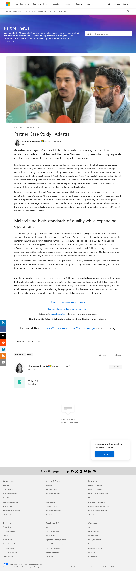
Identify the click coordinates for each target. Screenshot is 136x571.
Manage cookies (39, 567)
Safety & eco (74, 567)
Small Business (8, 557)
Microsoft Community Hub (15, 11)
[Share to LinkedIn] (68, 471)
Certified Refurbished (52, 506)
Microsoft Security (9, 531)
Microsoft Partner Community (44, 11)
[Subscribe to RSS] (89, 471)
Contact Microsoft (17, 567)
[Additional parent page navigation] (29, 11)
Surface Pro (6, 485)
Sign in (104, 454)
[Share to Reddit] (81, 471)
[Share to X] (76, 471)
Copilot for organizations (11, 498)
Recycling (84, 567)
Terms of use (52, 567)
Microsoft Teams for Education (98, 494)
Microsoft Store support (53, 494)
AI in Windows (7, 506)
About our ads (94, 567)
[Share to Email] (94, 471)
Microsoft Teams (8, 548)
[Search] (109, 4)
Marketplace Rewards (53, 552)
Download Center (51, 489)
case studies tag (58, 313)
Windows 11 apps (8, 515)
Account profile (50, 485)
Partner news (62, 11)
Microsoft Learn (51, 535)
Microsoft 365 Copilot (10, 552)
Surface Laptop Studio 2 (10, 494)
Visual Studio (50, 557)
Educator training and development (99, 506)
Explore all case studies (59, 308)
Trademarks (63, 567)
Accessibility (92, 552)
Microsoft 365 (7, 540)
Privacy (28, 567)
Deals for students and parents (98, 510)
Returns (48, 498)
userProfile (115, 367)
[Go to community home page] (8, 4)
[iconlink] (19, 382)
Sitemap (5, 567)
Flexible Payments (51, 515)
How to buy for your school (96, 502)
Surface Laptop (8, 489)
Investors (91, 544)
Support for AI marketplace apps (56, 540)
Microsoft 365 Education (96, 498)
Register (116, 4)
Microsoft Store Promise (53, 510)
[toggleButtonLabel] (128, 11)
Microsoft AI (7, 527)
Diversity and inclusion (95, 548)
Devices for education (95, 489)
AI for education (93, 515)
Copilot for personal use (11, 502)
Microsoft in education (95, 485)
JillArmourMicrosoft (31, 141)
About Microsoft (93, 531)
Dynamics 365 (7, 535)
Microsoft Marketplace (53, 548)
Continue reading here (67, 302)
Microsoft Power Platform (11, 544)
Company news (93, 535)
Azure (47, 527)
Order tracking (50, 502)
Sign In (125, 4)
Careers (90, 527)
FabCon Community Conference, (69, 328)
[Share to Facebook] (72, 471)
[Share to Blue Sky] (85, 471)
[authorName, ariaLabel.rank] (17, 142)
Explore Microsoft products (11, 510)
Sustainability (92, 557)
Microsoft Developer (52, 531)
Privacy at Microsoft (94, 540)
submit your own (80, 308)
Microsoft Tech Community (54, 544)
